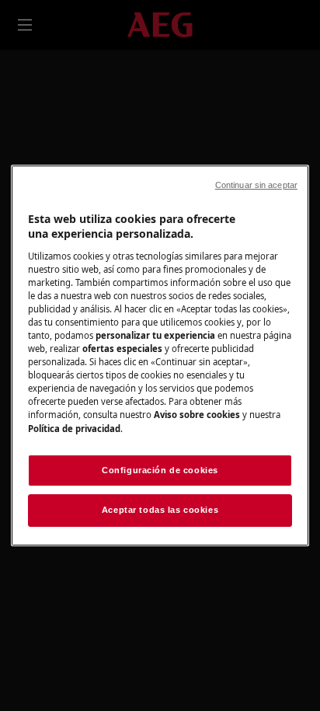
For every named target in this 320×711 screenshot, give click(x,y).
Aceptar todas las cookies (160, 510)
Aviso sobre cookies (197, 414)
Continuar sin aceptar (256, 185)
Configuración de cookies (160, 470)
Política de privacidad (74, 428)
